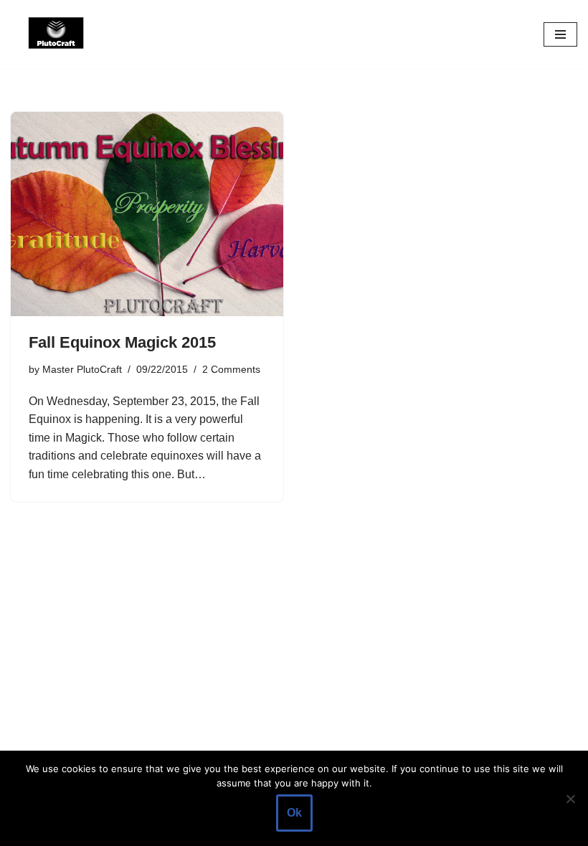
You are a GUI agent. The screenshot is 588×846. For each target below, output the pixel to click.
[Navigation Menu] (560, 34)
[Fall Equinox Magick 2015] (147, 214)
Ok (294, 813)
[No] (570, 799)
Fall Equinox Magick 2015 (122, 342)
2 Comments (231, 369)
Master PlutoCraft (82, 369)
